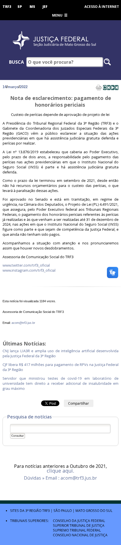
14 (4, 87)
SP (19, 6)
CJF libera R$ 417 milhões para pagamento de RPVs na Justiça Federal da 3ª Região (61, 367)
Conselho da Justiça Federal (79, 520)
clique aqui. (60, 470)
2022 (24, 87)
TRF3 (7, 6)
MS (32, 6)
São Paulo (62, 510)
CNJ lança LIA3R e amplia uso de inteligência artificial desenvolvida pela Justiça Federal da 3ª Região (61, 353)
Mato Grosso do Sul (93, 510)
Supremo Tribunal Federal (77, 530)
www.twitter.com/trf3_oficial (27, 265)
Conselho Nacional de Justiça (80, 535)
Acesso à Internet (101, 6)
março (13, 87)
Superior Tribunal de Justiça (78, 525)
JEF (45, 6)
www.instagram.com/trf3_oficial (29, 270)
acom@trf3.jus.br (23, 322)
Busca (16, 62)
